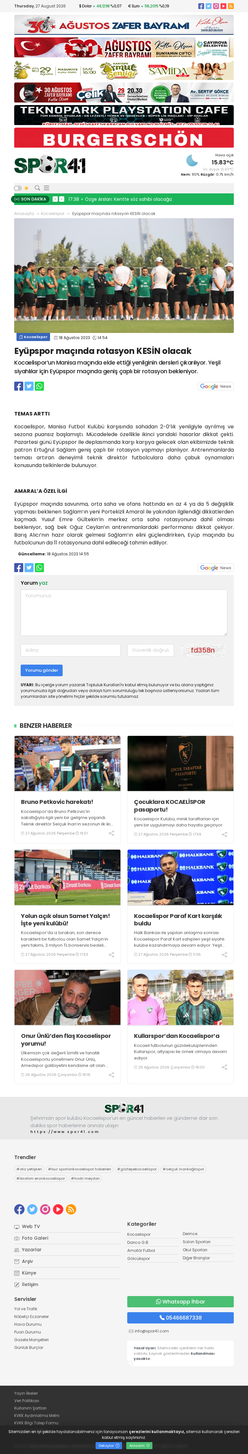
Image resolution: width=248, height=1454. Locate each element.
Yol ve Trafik (25, 1309)
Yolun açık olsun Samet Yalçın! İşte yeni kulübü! (65, 919)
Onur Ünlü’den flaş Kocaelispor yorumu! (66, 1039)
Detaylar (107, 1445)
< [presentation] (55, 198)
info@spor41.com (152, 1331)
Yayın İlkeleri (26, 1393)
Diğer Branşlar (196, 1258)
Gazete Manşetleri (31, 1339)
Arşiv (27, 1261)
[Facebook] (201, 6)
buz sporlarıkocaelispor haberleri (79, 1169)
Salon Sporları (197, 1241)
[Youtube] (223, 6)
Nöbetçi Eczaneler (31, 1316)
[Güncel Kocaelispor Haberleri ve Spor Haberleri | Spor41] (49, 164)
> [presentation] (62, 198)
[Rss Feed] (231, 6)
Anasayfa (24, 213)
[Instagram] (216, 6)
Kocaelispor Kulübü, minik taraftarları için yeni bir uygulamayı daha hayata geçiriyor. (178, 822)
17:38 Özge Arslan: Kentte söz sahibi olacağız (120, 199)
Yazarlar (31, 1249)
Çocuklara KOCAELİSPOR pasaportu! (169, 805)
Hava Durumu (28, 1324)
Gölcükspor (138, 1258)
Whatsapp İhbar (183, 1301)
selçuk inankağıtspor (183, 1169)
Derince (190, 1233)
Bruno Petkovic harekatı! (57, 801)
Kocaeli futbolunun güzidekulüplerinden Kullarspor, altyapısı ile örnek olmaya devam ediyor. (180, 1051)
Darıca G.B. (138, 1242)
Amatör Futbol (141, 1250)
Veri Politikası (26, 1400)
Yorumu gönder (41, 670)
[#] (124, 1108)
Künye (28, 1273)
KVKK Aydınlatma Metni (36, 1415)
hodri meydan (85, 1178)
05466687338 (184, 1318)
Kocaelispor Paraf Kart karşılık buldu (178, 919)
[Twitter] (209, 6)
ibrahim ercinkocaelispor (40, 1178)
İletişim (29, 1284)
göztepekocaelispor (137, 1169)
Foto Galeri (34, 1238)
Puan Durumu (27, 1332)
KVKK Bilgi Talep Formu (36, 1423)
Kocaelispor (52, 213)
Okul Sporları (195, 1250)
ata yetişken (29, 1169)
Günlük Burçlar (28, 1347)
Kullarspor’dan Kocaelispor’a (176, 1035)
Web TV (30, 1226)
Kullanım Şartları (30, 1408)
